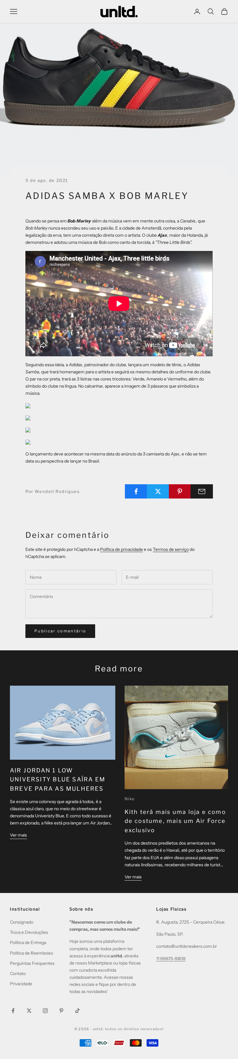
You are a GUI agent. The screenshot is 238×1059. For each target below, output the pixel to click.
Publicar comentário (60, 630)
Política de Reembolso (31, 953)
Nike (130, 798)
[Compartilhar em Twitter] (158, 491)
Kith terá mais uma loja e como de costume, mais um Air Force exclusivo (175, 821)
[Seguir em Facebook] (13, 1011)
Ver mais (18, 835)
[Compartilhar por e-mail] (202, 491)
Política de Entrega (28, 942)
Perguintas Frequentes (32, 963)
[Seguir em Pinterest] (61, 1011)
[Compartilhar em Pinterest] (180, 491)
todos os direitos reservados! (134, 1029)
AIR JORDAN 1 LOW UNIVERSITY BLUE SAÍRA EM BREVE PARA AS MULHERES (57, 779)
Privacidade (21, 983)
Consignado (21, 922)
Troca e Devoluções (29, 932)
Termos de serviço (171, 549)
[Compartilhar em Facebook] (136, 491)
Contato (18, 973)
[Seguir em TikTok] (77, 1011)
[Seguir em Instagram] (45, 1011)
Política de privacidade (121, 549)
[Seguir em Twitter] (29, 1011)
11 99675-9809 (171, 958)
